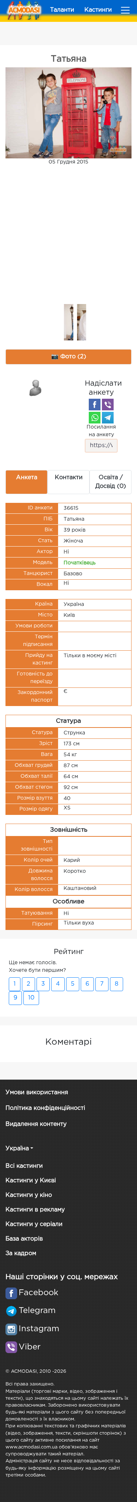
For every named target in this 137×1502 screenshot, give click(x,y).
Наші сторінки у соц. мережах (61, 1277)
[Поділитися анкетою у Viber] (108, 404)
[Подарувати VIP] (36, 387)
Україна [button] (17, 1148)
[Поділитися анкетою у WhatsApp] (94, 417)
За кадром (20, 1253)
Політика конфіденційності (45, 1108)
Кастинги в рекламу (35, 1210)
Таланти (62, 10)
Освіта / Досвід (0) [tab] (110, 482)
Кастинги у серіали (33, 1224)
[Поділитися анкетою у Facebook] (94, 404)
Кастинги (98, 10)
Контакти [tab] (69, 477)
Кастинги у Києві (30, 1180)
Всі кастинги (24, 1166)
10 (31, 998)
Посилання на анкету (101, 431)
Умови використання (36, 1092)
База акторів (24, 1239)
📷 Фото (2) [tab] (68, 356)
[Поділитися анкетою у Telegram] (108, 417)
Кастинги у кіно (28, 1195)
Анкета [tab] (26, 477)
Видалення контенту (35, 1124)
